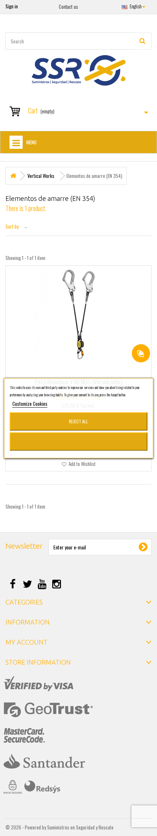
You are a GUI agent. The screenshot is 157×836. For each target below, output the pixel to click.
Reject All (78, 421)
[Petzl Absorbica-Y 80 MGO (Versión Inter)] (78, 314)
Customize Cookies (29, 403)
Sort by (12, 226)
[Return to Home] (13, 175)
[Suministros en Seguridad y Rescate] (78, 70)
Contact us (68, 6)
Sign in (11, 6)
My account (26, 642)
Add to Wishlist (82, 463)
